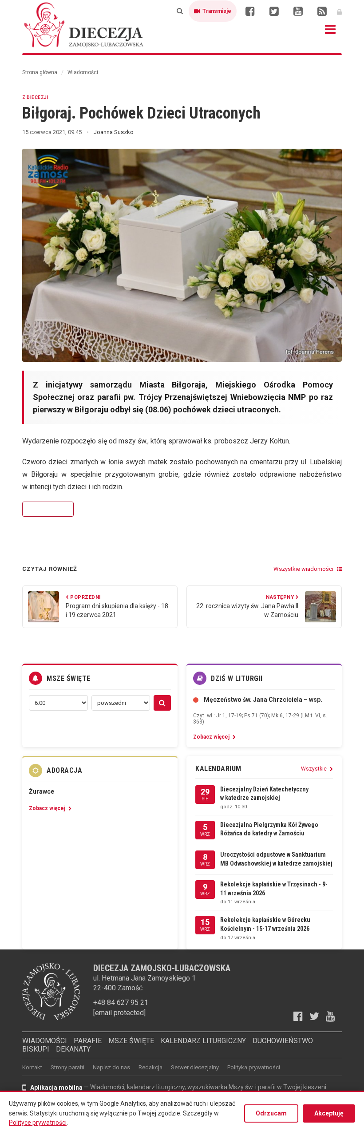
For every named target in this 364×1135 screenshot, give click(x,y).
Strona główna (39, 72)
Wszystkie (314, 769)
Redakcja (150, 1067)
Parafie (88, 1040)
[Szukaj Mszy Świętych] (162, 703)
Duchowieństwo (283, 1040)
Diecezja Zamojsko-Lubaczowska (84, 24)
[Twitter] (274, 11)
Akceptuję (329, 1113)
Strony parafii (67, 1067)
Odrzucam (271, 1113)
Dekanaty (73, 1049)
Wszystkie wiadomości (304, 569)
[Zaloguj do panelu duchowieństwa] (339, 11)
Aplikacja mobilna (56, 1087)
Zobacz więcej (48, 509)
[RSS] (321, 11)
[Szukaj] (180, 11)
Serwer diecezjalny (195, 1067)
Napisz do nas (111, 1067)
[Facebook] (250, 11)
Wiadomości (82, 72)
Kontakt (32, 1067)
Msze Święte (131, 1040)
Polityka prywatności (253, 1067)
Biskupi (35, 1049)
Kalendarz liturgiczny (203, 1040)
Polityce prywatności (38, 1122)
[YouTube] (298, 11)
